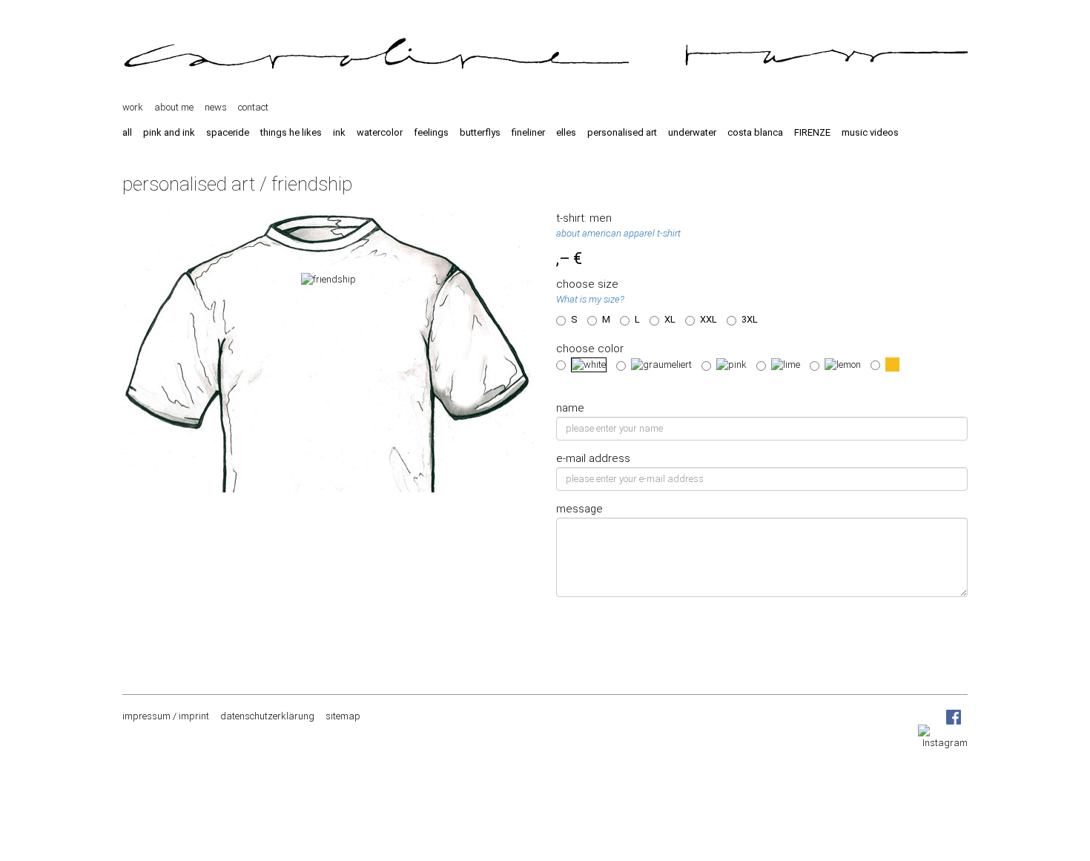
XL (670, 319)
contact (253, 107)
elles (566, 132)
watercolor (380, 132)
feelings (431, 132)
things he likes (291, 132)
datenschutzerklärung (267, 716)
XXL (708, 319)
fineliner (528, 132)
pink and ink (169, 132)
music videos (870, 132)
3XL (749, 319)
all (127, 132)
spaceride (227, 132)
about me (174, 107)
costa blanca (755, 132)
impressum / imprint (165, 716)
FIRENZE (812, 132)
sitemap (343, 716)
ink (339, 132)
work (132, 107)
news (216, 107)
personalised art (622, 132)
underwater (692, 132)
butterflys (480, 132)
